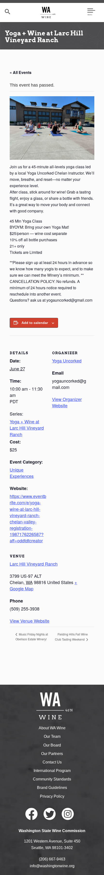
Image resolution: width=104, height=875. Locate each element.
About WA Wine (52, 728)
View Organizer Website (67, 402)
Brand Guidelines (52, 788)
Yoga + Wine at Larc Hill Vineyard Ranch (27, 427)
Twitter (50, 814)
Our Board (52, 745)
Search (7, 11)
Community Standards (52, 779)
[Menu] (91, 12)
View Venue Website (29, 621)
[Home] (48, 12)
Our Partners (52, 754)
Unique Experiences (22, 472)
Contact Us (52, 762)
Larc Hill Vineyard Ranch (34, 564)
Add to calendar (35, 323)
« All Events (20, 72)
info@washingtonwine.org (52, 866)
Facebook (31, 814)
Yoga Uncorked (67, 360)
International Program (52, 771)
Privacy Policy (52, 796)
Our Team (52, 736)
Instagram (68, 814)
